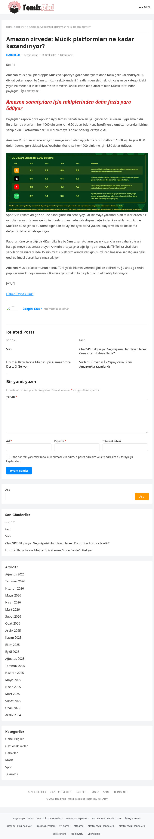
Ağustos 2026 (14, 574)
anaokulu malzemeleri (49, 818)
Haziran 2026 (14, 588)
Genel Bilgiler (14, 739)
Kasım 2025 (13, 637)
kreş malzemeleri (45, 826)
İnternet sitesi (112, 441)
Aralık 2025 (13, 630)
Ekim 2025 (12, 645)
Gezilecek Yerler (16, 746)
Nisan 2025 (13, 687)
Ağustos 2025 (14, 659)
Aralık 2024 (13, 715)
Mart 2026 (12, 609)
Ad (9, 441)
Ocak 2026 (12, 623)
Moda (9, 760)
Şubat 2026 (13, 616)
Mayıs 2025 (13, 680)
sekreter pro (60, 833)
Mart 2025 (12, 694)
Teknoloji (11, 774)
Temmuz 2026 (15, 581)
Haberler (21, 26)
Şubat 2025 (13, 701)
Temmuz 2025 (15, 666)
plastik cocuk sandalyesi (101, 826)
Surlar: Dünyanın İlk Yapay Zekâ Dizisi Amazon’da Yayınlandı (105, 364)
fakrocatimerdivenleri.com (106, 818)
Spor (8, 767)
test (82, 340)
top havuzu (77, 833)
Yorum (11, 396)
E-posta (60, 441)
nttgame (79, 826)
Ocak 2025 (12, 708)
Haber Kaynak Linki (19, 294)
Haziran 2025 (14, 673)
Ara (7, 490)
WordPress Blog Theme (81, 798)
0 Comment (66, 55)
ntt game (64, 826)
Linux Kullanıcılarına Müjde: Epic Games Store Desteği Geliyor (48, 550)
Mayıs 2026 (13, 595)
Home (9, 26)
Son (9, 349)
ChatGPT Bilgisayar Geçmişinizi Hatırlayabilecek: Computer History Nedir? (113, 351)
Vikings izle (94, 833)
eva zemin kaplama (77, 818)
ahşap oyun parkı (23, 818)
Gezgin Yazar (31, 55)
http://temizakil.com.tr (56, 308)
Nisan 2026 (13, 602)
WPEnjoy (103, 798)
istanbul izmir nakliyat (19, 826)
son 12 (11, 340)
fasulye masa (132, 818)
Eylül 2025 (12, 652)
